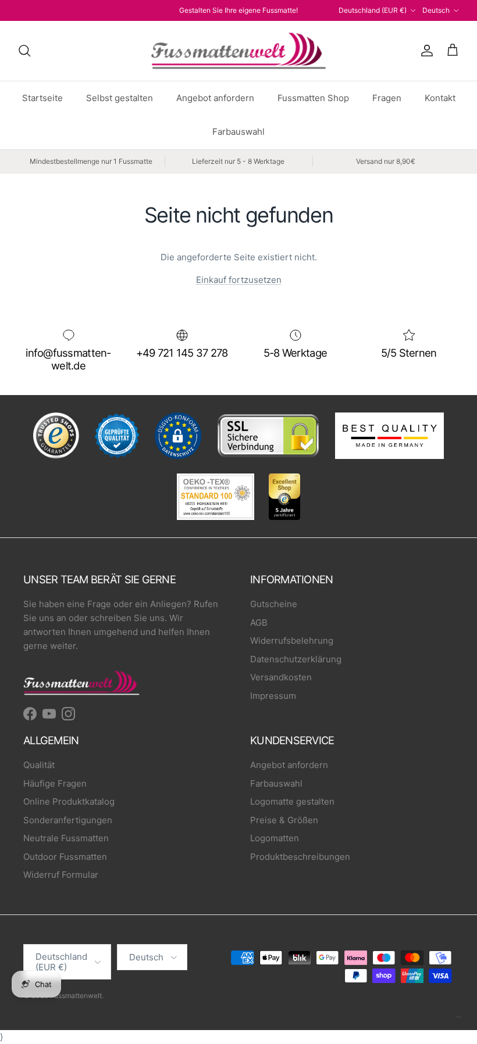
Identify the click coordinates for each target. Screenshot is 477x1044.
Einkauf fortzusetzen (239, 279)
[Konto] (424, 51)
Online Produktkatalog (69, 801)
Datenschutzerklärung (295, 659)
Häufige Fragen (55, 783)
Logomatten (274, 838)
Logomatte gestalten (292, 801)
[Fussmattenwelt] (238, 51)
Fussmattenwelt (76, 995)
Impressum (273, 695)
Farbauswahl (238, 131)
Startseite (42, 97)
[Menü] (458, 1020)
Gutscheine (273, 603)
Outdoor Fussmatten (65, 856)
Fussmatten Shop (313, 97)
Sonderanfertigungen (67, 820)
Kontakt (440, 97)
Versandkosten (281, 677)
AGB (259, 622)
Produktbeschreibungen (300, 856)
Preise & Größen (284, 820)
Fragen (386, 97)
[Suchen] (24, 51)
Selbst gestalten (119, 97)
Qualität (39, 764)
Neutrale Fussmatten (66, 838)
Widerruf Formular (60, 874)
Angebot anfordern (215, 97)
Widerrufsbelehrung (291, 640)
